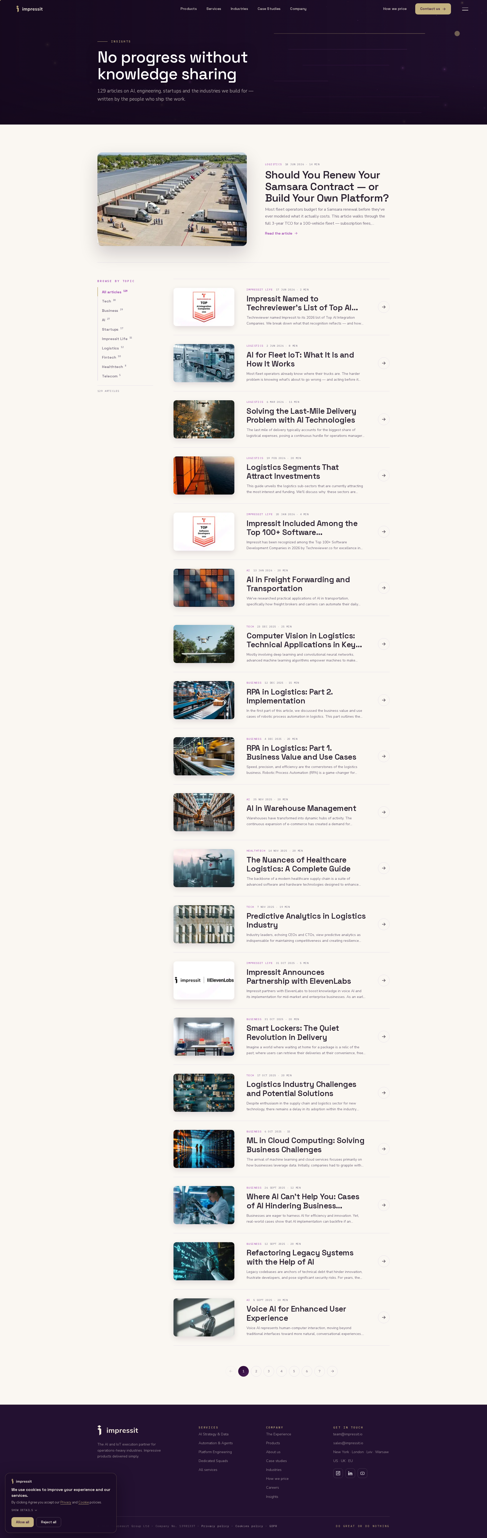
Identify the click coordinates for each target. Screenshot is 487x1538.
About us (273, 1452)
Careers (272, 1487)
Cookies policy (249, 1526)
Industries (239, 8)
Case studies (276, 1460)
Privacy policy (215, 1526)
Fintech (111, 357)
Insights (272, 1496)
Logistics (113, 347)
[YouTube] (362, 1473)
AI (106, 319)
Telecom (111, 376)
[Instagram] (338, 1473)
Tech (109, 301)
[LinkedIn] (350, 1473)
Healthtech (114, 366)
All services (208, 1469)
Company (298, 8)
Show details (22, 1510)
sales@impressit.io (348, 1443)
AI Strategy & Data (214, 1434)
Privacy (65, 1502)
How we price (395, 8)
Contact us (430, 8)
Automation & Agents (216, 1443)
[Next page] (332, 1371)
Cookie (83, 1502)
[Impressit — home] (29, 9)
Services (213, 8)
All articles (115, 291)
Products (189, 8)
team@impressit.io (347, 1434)
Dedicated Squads (213, 1460)
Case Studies (269, 8)
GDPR (273, 1526)
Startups (112, 329)
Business (112, 310)
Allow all (22, 1522)
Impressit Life (117, 338)
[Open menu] (465, 8)
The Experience (278, 1434)
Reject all (48, 1522)
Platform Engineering (215, 1452)
